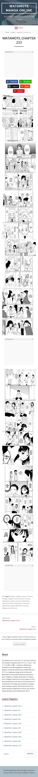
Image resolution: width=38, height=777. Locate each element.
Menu (20, 28)
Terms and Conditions (21, 773)
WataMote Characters (22, 603)
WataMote (26, 601)
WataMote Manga (8, 606)
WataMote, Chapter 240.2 (13, 715)
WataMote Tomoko (22, 606)
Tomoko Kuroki (19, 599)
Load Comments (19, 644)
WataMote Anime (8, 603)
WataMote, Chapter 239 (12, 728)
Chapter (12, 596)
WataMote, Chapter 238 (12, 741)
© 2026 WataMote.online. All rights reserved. (19, 770)
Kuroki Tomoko (27, 596)
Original (10, 599)
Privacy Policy (8, 773)
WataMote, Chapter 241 (12, 710)
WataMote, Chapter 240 (12, 719)
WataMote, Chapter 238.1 (13, 737)
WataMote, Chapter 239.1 (13, 723)
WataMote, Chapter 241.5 (13, 706)
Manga (4, 599)
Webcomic (13, 608)
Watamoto (5, 608)
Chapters (18, 596)
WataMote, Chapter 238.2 (13, 732)
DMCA (32, 773)
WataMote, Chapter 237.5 (13, 745)
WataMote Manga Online (19, 8)
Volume (12, 601)
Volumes (19, 601)
